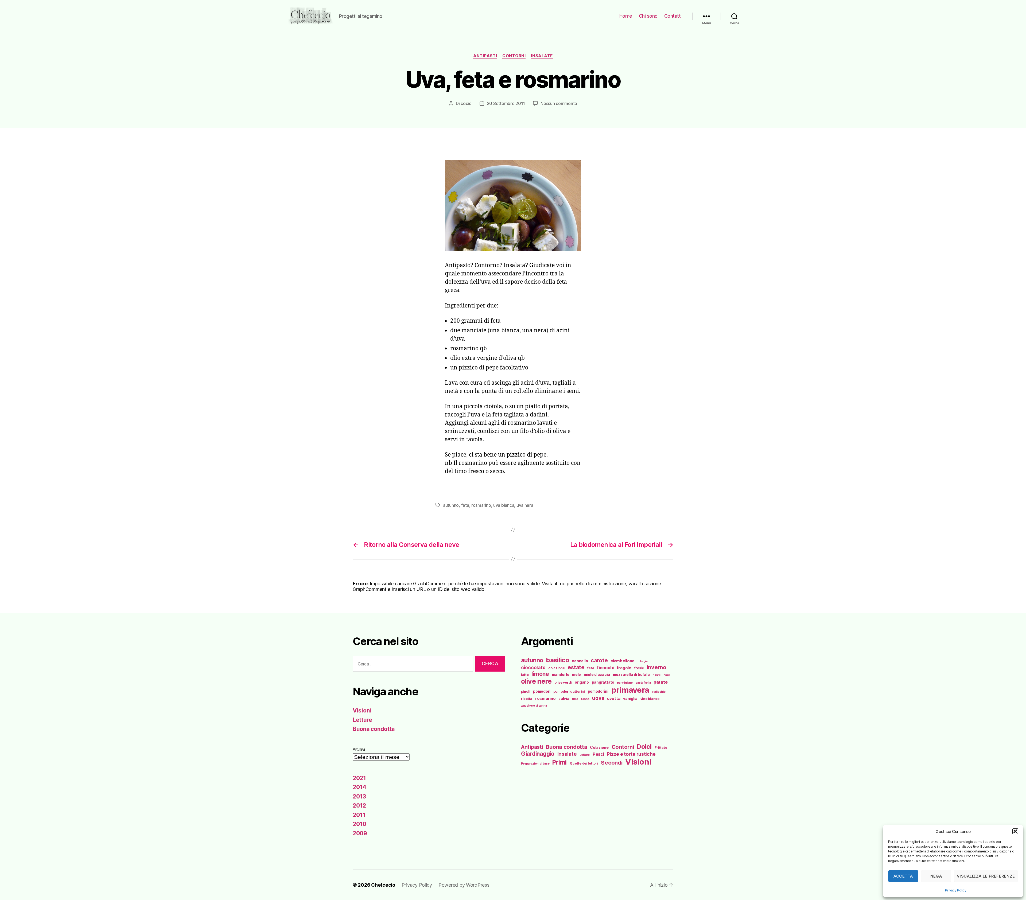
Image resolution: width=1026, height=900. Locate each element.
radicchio (659, 691)
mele (576, 674)
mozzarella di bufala (631, 674)
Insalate (542, 55)
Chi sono (648, 16)
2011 (359, 815)
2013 (359, 796)
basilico (557, 660)
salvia (563, 698)
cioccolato (533, 667)
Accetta (903, 876)
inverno (656, 667)
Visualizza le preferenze (986, 876)
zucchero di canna (534, 705)
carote (599, 660)
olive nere (536, 681)
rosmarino (481, 505)
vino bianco (649, 699)
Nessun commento (559, 103)
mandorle (560, 674)
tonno (585, 699)
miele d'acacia (597, 674)
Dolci (644, 746)
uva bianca (503, 505)
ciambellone (623, 661)
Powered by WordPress (463, 885)
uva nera (524, 505)
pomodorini (598, 691)
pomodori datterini (569, 691)
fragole (624, 667)
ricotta (526, 699)
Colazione (599, 747)
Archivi (359, 749)
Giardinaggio (537, 753)
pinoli (525, 691)
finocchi (605, 667)
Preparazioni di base (535, 763)
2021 (359, 778)
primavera (630, 690)
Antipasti (485, 55)
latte (525, 675)
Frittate (661, 748)
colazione (556, 668)
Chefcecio (383, 885)
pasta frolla (643, 682)
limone (540, 674)
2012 (359, 805)
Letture (362, 719)
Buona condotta (374, 729)
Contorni (514, 55)
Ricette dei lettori (584, 763)
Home (625, 16)
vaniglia (630, 698)
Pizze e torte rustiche (631, 754)
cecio (466, 103)
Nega (936, 876)
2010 (359, 824)
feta (465, 505)
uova (598, 698)
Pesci (598, 754)
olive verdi (563, 682)
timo (575, 699)
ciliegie (643, 661)
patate (660, 682)
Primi (559, 762)
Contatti (673, 16)
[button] (1015, 831)
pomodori (541, 691)
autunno (451, 505)
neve (656, 675)
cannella (580, 661)
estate (576, 667)
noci (666, 675)
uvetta (613, 698)
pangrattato (603, 682)
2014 (359, 787)
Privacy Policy (955, 890)
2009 (360, 833)
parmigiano (624, 682)
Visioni (362, 710)
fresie (639, 668)
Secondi (611, 762)
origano (582, 682)
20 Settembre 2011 (506, 103)
